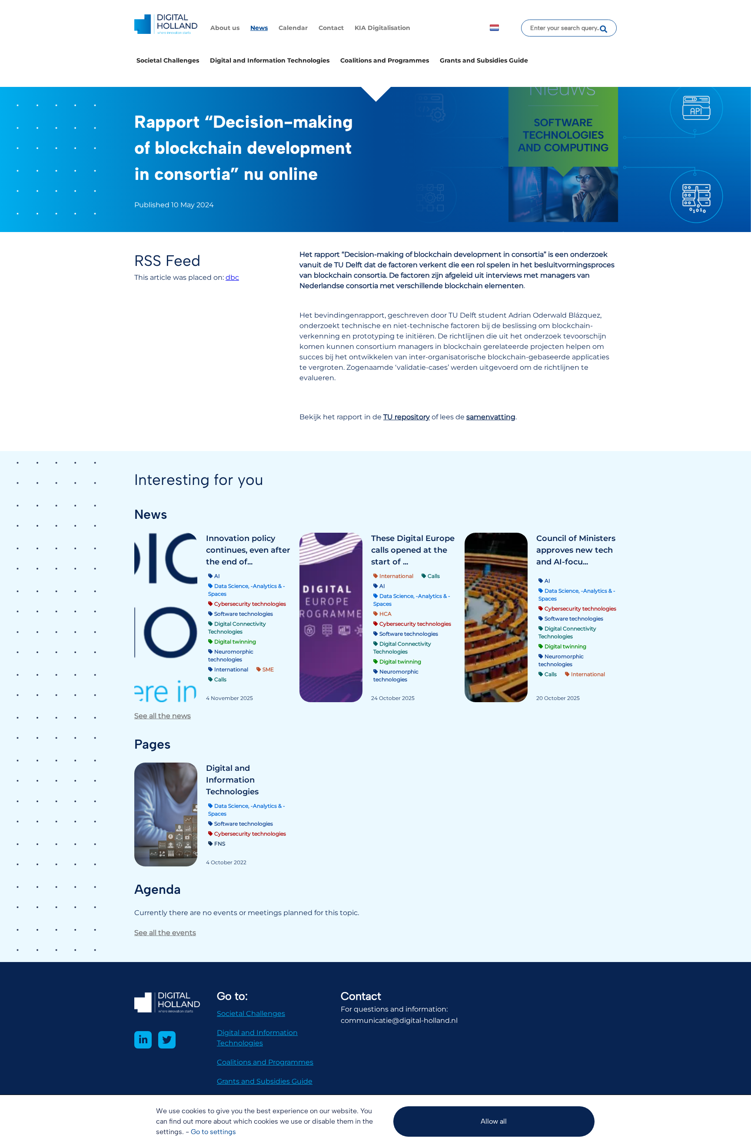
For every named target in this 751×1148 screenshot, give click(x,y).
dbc (232, 277)
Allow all (494, 1121)
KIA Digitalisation (382, 28)
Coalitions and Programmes (384, 60)
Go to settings (213, 1132)
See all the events (165, 933)
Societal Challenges (167, 60)
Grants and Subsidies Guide (484, 60)
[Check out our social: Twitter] (167, 1039)
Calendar (293, 28)
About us (224, 28)
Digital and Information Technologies (269, 60)
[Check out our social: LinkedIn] (143, 1039)
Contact (331, 28)
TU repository (406, 417)
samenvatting (490, 417)
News (259, 28)
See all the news (162, 716)
